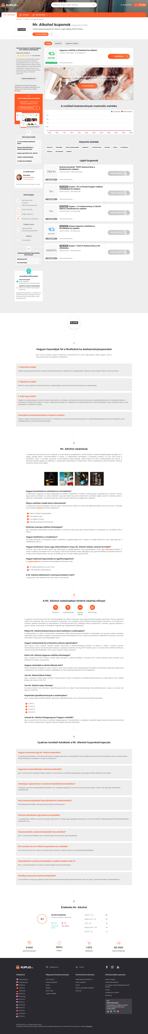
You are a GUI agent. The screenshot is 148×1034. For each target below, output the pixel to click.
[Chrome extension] (108, 1011)
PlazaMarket (59, 151)
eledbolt (69, 151)
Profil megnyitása (28, 179)
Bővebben (18, 91)
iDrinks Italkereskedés (72, 147)
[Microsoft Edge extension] (114, 1011)
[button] (115, 111)
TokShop (49, 151)
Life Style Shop (96, 147)
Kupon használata (29, 78)
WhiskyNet (59, 147)
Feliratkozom (87, 86)
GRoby (115, 147)
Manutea (107, 147)
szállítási (39, 508)
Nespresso (85, 147)
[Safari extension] (111, 1011)
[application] (88, 122)
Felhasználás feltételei (66, 63)
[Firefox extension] (118, 1011)
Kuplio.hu (19, 19)
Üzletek (26, 19)
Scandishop (124, 147)
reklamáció (109, 549)
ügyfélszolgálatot (34, 561)
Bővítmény (108, 995)
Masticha (49, 147)
